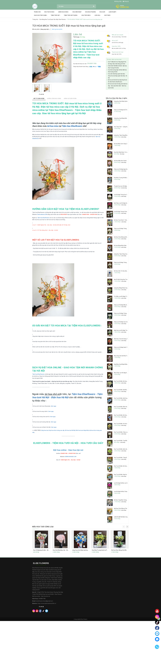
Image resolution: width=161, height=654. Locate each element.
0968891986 (124, 7)
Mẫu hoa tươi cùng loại (42, 527)
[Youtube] (36, 610)
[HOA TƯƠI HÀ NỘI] (34, 6)
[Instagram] (33, 610)
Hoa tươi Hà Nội (49, 12)
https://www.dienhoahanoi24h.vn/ (46, 603)
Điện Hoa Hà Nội (63, 12)
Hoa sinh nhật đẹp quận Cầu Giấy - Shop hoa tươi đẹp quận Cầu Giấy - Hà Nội (117, 75)
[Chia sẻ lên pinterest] (43, 94)
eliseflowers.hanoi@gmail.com (44, 601)
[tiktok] (43, 610)
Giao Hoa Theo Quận (40, 15)
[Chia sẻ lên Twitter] (41, 94)
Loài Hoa (97, 15)
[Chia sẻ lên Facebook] (39, 94)
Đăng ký (126, 1)
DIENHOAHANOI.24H (70, 456)
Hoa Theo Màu (86, 15)
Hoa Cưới (102, 12)
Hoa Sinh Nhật (77, 12)
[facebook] (40, 610)
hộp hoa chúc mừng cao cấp (56, 430)
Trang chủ (37, 12)
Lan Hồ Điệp (112, 12)
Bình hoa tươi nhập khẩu (82, 430)
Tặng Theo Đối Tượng (70, 15)
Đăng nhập (118, 1)
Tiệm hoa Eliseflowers (72, 126)
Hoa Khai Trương (90, 12)
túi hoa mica (52, 126)
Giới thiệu (107, 15)
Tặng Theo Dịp (55, 15)
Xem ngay (53, 406)
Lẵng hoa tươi (44, 430)
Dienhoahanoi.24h (42, 214)
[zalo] (46, 610)
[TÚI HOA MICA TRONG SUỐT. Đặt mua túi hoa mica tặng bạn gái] (36, 88)
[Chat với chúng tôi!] (157, 639)
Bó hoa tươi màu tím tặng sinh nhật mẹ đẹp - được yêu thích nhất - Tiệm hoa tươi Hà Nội (117, 85)
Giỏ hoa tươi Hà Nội (70, 430)
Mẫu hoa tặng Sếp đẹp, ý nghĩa (116, 98)
